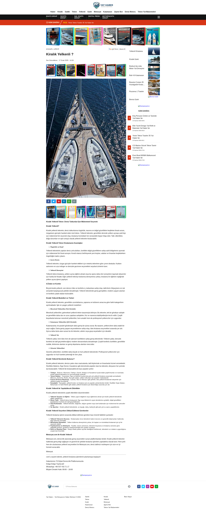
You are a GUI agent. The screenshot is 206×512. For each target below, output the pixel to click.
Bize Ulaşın (128, 497)
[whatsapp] (156, 486)
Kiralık (60, 12)
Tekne (74, 12)
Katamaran (107, 12)
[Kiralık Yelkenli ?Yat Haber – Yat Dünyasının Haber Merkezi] (103, 5)
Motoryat (97, 12)
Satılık (67, 12)
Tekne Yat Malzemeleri (147, 12)
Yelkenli (82, 12)
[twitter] (53, 201)
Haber (52, 12)
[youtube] (152, 486)
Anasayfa (49, 49)
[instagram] (147, 486)
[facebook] (48, 201)
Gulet (89, 12)
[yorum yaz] (74, 201)
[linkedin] (58, 201)
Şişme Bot (118, 12)
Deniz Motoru (130, 12)
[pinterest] (64, 201)
